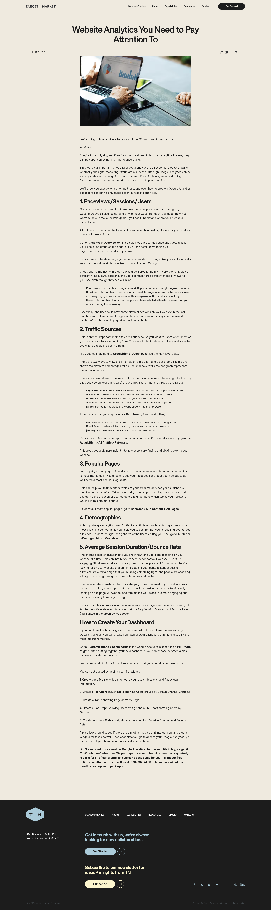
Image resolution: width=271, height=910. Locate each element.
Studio (205, 6)
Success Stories (137, 6)
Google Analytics (180, 188)
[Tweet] (236, 52)
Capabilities (171, 6)
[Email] (221, 52)
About (155, 6)
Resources (189, 6)
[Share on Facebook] (231, 52)
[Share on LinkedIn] (226, 52)
